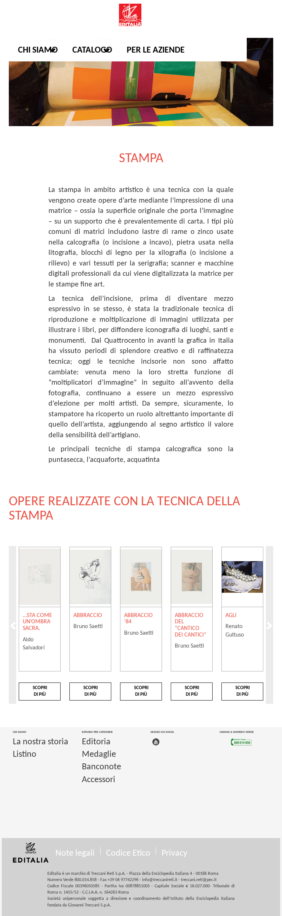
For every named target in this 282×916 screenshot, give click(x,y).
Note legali (75, 853)
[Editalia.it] (141, 15)
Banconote (101, 767)
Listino (24, 754)
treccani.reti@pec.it (199, 880)
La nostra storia (40, 742)
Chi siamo (38, 50)
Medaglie (99, 754)
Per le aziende (156, 50)
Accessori (98, 780)
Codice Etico (128, 853)
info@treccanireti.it (159, 880)
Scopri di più (40, 691)
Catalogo (92, 50)
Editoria (96, 742)
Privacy (174, 853)
